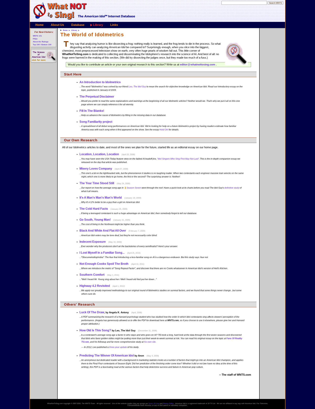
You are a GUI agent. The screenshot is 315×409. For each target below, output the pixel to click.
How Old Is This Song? (95, 330)
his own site (150, 342)
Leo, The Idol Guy (137, 86)
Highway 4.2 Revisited (94, 285)
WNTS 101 (37, 36)
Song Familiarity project (95, 121)
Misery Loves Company (95, 168)
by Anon (119, 355)
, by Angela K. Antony (110, 312)
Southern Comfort (91, 274)
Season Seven (134, 188)
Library (98, 24)
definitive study (231, 188)
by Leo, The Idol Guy (118, 330)
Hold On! (164, 129)
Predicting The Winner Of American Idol (106, 355)
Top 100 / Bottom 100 (42, 45)
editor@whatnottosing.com (197, 64)
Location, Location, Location (99, 154)
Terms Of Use (153, 403)
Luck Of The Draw (91, 312)
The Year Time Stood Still (96, 183)
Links (114, 24)
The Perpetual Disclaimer (96, 96)
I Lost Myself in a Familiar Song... (102, 252)
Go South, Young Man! (95, 219)
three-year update (118, 347)
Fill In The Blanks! (91, 110)
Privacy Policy (168, 403)
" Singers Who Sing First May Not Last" (178, 159)
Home (39, 24)
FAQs (35, 39)
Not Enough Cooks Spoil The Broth (104, 263)
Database (77, 24)
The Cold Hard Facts (93, 208)
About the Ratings (40, 42)
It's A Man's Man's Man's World (100, 197)
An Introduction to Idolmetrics (100, 82)
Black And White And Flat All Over (102, 230)
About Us (57, 24)
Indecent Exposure (92, 241)
